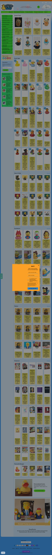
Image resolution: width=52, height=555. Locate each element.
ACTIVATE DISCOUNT (33, 288)
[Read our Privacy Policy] (37, 283)
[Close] (38, 265)
